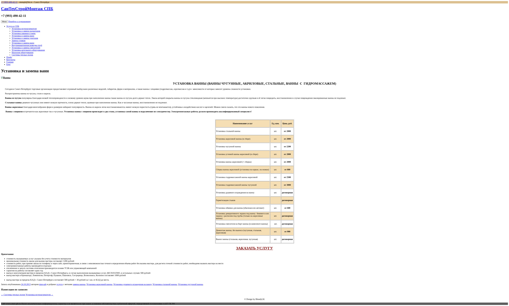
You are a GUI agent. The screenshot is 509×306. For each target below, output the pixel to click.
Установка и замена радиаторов (26, 31)
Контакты (10, 60)
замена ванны (79, 284)
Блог (8, 64)
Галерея (9, 62)
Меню (4, 22)
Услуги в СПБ (12, 26)
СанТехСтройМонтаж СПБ (27, 8)
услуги (59, 284)
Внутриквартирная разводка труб (27, 45)
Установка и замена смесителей (26, 48)
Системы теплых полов (22, 55)
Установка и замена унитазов (25, 38)
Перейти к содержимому (19, 21)
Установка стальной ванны (165, 284)
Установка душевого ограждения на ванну (132, 284)
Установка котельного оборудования (28, 50)
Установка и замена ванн (23, 36)
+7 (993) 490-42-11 (9, 2)
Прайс (9, 57)
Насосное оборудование (22, 52)
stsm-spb (42, 284)
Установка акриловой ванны (99, 284)
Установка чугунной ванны (190, 284)
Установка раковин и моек (24, 33)
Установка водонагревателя (24, 29)
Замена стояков (18, 40)
